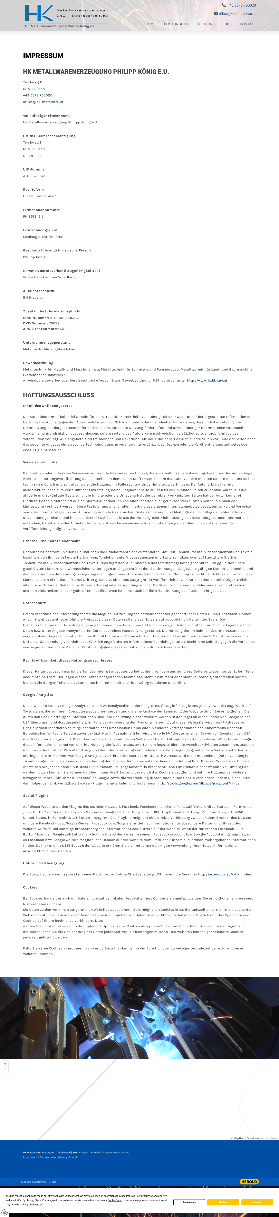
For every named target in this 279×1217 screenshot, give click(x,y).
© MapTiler (237, 1138)
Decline (223, 1202)
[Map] (139, 1099)
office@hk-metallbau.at (237, 13)
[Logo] (70, 15)
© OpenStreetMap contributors (261, 1138)
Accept (257, 1202)
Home (150, 24)
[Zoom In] (5, 1064)
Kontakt (248, 24)
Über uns (206, 24)
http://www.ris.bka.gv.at (207, 380)
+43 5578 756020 (241, 5)
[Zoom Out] (5, 1070)
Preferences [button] (35, 1204)
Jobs (227, 24)
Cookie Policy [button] (115, 1200)
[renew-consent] (4, 1212)
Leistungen (175, 24)
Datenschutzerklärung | (54, 1157)
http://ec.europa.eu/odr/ (218, 874)
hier (44, 845)
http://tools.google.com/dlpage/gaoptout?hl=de (199, 783)
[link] (172, 26)
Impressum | (31, 1157)
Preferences (189, 1202)
